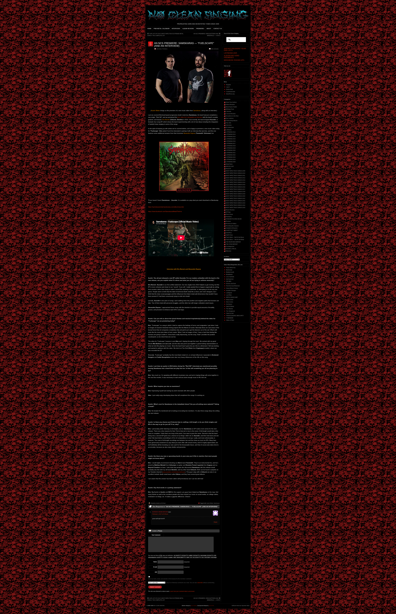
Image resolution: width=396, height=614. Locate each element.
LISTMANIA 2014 (231, 136)
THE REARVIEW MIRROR (233, 242)
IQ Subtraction (230, 127)
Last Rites (229, 295)
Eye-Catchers (230, 118)
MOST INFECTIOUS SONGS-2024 (235, 205)
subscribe (200, 582)
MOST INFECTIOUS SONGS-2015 (235, 184)
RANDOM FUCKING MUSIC (234, 219)
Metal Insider (229, 299)
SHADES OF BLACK (231, 228)
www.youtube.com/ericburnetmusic (173, 472)
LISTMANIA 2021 (231, 152)
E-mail (155, 567)
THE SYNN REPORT (232, 244)
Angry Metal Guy (230, 267)
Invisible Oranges (231, 290)
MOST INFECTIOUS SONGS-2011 (235, 175)
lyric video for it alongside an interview (190, 117)
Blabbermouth (230, 272)
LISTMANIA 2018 (231, 145)
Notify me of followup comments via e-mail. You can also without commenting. (190, 582)
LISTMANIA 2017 (231, 143)
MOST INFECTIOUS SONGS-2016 (235, 187)
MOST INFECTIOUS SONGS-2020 (235, 196)
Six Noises (229, 304)
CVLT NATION (230, 277)
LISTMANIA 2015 (231, 139)
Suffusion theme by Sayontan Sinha (240, 605)
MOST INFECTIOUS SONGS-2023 (235, 203)
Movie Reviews (230, 210)
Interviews (159, 48)
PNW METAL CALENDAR (161, 28)
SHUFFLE (229, 232)
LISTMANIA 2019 (231, 148)
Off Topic (228, 212)
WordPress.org (230, 94)
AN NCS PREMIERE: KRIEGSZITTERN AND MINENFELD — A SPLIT (206, 34)
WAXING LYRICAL (231, 248)
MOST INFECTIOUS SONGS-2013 (235, 180)
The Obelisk (229, 308)
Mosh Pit (228, 168)
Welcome (228, 251)
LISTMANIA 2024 (231, 159)
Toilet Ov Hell (230, 313)
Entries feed (229, 89)
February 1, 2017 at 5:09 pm (160, 514)
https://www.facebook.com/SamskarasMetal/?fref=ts (165, 211)
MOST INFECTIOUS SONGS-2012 (235, 178)
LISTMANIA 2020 (231, 150)
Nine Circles (229, 302)
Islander (158, 503)
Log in (228, 87)
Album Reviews (230, 104)
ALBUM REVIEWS (188, 28)
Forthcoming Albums (231, 120)
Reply (215, 522)
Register (228, 84)
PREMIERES (200, 28)
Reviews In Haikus (231, 223)
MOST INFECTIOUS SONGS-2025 (235, 207)
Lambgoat (229, 292)
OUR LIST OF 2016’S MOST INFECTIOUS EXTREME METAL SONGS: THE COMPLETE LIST (165, 34)
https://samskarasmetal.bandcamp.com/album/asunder (166, 207)
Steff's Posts (229, 235)
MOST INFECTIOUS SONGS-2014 (235, 182)
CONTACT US (217, 28)
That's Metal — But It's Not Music (235, 237)
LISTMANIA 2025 (231, 161)
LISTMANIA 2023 (231, 157)
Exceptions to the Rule (232, 116)
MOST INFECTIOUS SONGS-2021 (235, 198)
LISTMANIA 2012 (231, 132)
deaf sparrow (229, 279)
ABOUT (208, 28)
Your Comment (156, 535)
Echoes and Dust (231, 283)
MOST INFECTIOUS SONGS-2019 (235, 194)
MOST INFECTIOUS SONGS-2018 (235, 191)
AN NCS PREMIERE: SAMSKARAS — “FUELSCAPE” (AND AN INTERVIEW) (184, 44)
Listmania (228, 130)
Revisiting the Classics (232, 226)
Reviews (228, 221)
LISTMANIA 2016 (231, 141)
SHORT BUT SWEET (232, 230)
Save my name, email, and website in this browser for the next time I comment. (170, 579)
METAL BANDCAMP (232, 297)
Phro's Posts (229, 214)
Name (155, 562)
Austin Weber (210, 503)
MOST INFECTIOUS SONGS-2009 (235, 171)
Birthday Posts (230, 109)
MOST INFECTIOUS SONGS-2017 (235, 189)
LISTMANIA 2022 (231, 155)
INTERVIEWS (176, 28)
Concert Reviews (231, 113)
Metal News (229, 164)
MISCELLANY (230, 166)
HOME (149, 28)
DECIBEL (229, 281)
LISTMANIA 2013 (231, 134)
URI (156, 572)
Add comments (215, 48)
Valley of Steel (230, 320)
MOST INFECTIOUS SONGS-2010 (235, 173)
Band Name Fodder (231, 107)
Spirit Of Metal (230, 306)
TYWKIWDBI (229, 318)
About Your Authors (231, 102)
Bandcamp (229, 270)
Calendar (228, 111)
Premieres (164, 48)
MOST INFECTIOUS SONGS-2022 (235, 200)
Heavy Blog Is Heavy (232, 288)
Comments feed (230, 91)
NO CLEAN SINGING (159, 605)
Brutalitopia (229, 274)
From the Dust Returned (233, 286)
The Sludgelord (230, 311)
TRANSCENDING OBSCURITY (235, 315)
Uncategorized (230, 246)
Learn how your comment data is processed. (182, 591)
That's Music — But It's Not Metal (235, 239)
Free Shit (228, 123)
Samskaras (217, 503)
